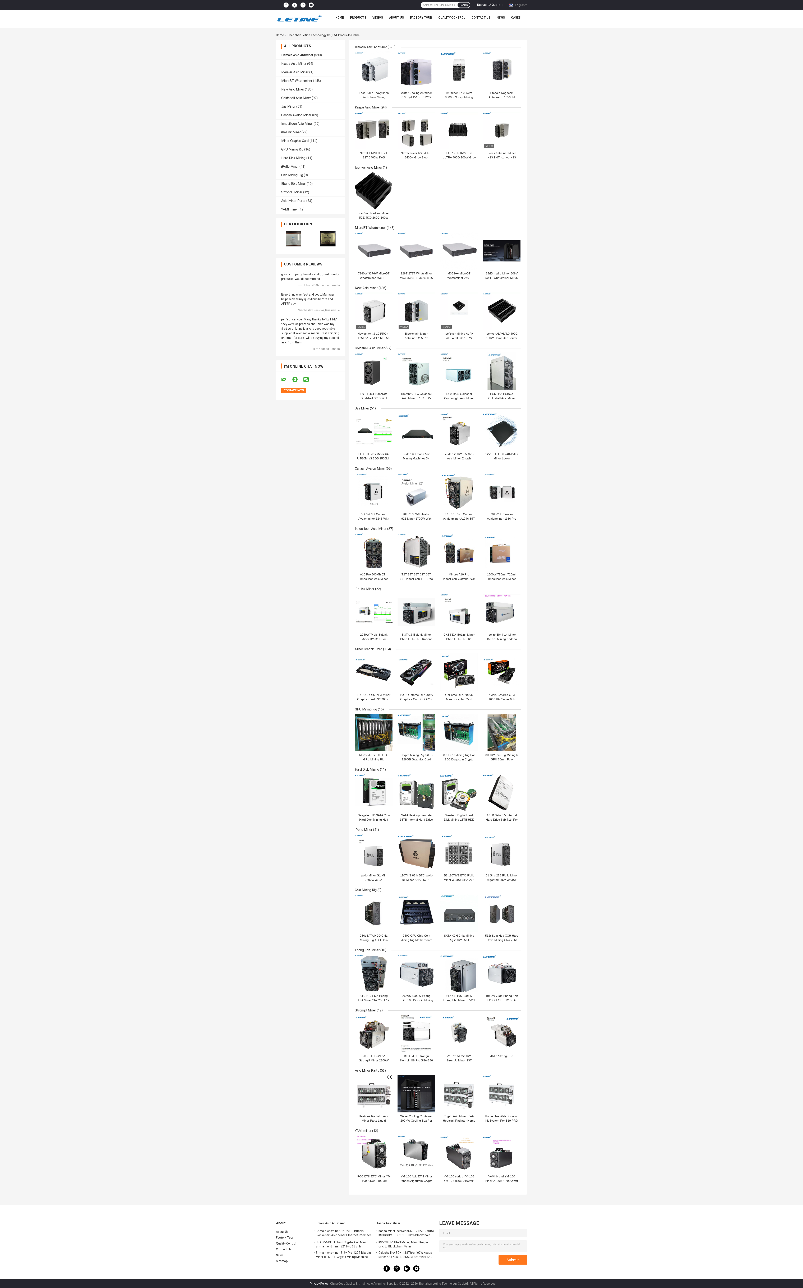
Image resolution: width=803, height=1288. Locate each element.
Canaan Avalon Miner (296, 115)
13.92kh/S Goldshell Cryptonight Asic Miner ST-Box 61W (459, 398)
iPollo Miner (290, 166)
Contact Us (481, 17)
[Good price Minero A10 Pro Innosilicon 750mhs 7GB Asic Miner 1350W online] (459, 552)
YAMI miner (289, 209)
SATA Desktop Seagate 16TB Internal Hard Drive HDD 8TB (416, 820)
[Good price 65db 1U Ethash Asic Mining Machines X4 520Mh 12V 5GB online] (416, 431)
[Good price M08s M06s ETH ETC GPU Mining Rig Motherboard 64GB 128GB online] (374, 732)
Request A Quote (488, 4)
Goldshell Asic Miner (296, 98)
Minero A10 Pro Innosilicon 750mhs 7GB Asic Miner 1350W (459, 579)
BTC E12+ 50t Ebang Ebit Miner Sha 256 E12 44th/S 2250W (373, 1000)
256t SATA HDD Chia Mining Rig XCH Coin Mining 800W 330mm (374, 940)
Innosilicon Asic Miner (297, 124)
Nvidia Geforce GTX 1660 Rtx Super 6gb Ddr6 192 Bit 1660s (501, 699)
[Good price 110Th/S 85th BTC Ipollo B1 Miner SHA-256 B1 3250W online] (416, 853)
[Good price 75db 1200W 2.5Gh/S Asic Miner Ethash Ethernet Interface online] (459, 431)
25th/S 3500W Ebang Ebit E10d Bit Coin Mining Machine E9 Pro (416, 1000)
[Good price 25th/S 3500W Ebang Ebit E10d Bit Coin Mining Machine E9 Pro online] (416, 973)
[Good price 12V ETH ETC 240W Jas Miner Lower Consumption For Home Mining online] (501, 431)
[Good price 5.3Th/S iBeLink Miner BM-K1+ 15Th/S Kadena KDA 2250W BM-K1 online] (416, 612)
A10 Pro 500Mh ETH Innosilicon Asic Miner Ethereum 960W (373, 579)
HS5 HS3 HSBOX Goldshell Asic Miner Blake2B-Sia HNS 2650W (501, 398)
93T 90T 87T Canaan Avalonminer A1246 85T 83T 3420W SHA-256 (459, 519)
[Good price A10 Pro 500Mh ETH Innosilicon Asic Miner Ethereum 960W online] (374, 552)
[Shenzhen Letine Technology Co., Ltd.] (299, 18)
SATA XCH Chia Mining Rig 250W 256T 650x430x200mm (459, 940)
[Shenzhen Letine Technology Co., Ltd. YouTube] (311, 5)
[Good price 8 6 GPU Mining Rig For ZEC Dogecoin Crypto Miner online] (459, 732)
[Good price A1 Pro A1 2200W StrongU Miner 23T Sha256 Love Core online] (459, 1033)
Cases (515, 17)
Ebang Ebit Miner (293, 184)
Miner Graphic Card (295, 141)
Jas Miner (288, 106)
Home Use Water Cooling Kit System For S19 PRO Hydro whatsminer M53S (501, 1121)
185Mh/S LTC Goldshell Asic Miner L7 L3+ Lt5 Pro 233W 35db (416, 398)
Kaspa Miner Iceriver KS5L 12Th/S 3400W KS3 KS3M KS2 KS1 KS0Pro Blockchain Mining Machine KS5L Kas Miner (406, 1233)
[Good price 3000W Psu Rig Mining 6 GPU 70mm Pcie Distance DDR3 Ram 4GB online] (501, 732)
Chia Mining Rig (292, 175)
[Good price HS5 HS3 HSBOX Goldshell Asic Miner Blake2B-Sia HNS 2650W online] (501, 371)
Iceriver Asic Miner (294, 72)
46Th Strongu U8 (501, 1056)
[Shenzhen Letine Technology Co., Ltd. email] (286, 380)
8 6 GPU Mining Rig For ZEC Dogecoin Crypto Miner (459, 759)
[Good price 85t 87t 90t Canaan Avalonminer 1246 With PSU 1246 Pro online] (374, 491)
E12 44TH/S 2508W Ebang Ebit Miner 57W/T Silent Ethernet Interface (459, 1000)
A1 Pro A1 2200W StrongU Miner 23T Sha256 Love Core (459, 1060)
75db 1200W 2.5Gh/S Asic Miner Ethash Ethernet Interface (459, 458)
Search (464, 5)
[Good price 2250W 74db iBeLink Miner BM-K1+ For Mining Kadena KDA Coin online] (374, 612)
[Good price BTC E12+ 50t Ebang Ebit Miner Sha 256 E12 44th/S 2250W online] (374, 973)
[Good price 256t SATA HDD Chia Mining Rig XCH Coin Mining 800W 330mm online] (374, 913)
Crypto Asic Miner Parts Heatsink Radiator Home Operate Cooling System (459, 1121)
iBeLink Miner (291, 132)
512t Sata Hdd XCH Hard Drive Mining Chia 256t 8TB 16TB (501, 940)
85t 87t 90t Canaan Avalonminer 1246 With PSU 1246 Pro (373, 519)
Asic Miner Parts (293, 201)
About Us (396, 17)
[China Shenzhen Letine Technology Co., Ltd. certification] (293, 238)
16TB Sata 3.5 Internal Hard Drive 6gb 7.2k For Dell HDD (502, 820)
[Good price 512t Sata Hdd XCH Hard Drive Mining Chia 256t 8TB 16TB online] (501, 913)
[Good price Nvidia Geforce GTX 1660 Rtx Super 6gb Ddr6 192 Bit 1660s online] (501, 672)
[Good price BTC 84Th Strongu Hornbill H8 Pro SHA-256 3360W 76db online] (416, 1033)
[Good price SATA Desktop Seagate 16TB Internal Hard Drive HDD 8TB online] (416, 792)
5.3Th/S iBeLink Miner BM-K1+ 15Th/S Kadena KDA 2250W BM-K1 (416, 639)
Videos (377, 17)
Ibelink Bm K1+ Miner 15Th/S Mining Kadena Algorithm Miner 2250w (501, 639)
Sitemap (282, 1261)
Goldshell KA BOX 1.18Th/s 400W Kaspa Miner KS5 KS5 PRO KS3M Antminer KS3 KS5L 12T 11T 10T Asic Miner (405, 1255)
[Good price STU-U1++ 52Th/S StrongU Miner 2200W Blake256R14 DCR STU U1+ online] (374, 1033)
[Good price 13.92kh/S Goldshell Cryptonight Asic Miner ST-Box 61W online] (459, 371)
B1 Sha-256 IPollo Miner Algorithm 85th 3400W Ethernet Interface (502, 880)
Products (358, 17)
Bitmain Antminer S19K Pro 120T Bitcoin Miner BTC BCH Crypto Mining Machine (343, 1255)
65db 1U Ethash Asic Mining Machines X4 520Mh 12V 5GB (416, 458)
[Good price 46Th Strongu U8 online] (501, 1033)
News (501, 17)
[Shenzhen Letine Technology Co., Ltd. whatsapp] (297, 380)
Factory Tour (421, 17)
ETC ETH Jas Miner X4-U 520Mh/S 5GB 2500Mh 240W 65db (373, 458)
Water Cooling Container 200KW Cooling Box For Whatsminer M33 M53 (416, 1121)
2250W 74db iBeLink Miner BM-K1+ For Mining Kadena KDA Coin (373, 639)
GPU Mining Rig (292, 149)
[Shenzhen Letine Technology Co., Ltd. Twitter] (294, 5)
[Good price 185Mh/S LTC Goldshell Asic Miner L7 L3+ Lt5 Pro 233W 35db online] (416, 371)
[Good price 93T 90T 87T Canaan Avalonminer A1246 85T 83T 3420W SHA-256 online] (459, 491)
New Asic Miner (292, 89)
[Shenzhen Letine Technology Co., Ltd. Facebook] (286, 5)
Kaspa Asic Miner (293, 64)
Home (339, 17)
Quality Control (451, 17)
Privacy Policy (319, 1283)
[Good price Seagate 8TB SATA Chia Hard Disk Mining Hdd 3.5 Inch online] (374, 792)
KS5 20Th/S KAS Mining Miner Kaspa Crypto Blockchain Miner (403, 1244)
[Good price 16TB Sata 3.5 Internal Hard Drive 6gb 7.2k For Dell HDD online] (501, 792)
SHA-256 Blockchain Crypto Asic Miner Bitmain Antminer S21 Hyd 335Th (342, 1244)
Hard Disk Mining (293, 158)
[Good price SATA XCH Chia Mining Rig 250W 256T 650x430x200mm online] (459, 913)
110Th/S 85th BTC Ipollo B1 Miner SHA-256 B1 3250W (416, 880)
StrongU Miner (291, 192)
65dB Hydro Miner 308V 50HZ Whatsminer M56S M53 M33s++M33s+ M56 (501, 278)
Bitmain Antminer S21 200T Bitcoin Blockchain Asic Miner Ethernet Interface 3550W (344, 1233)
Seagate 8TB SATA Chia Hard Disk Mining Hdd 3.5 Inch (374, 820)
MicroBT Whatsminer (296, 81)
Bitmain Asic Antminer (297, 55)
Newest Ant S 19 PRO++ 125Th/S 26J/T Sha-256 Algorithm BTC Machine (374, 338)
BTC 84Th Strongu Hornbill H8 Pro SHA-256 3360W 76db (416, 1060)
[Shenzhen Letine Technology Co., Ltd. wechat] (308, 380)
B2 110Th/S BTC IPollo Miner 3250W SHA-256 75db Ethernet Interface (459, 880)
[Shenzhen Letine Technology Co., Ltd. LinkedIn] (303, 5)
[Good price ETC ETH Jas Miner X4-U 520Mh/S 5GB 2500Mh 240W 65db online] (374, 431)
